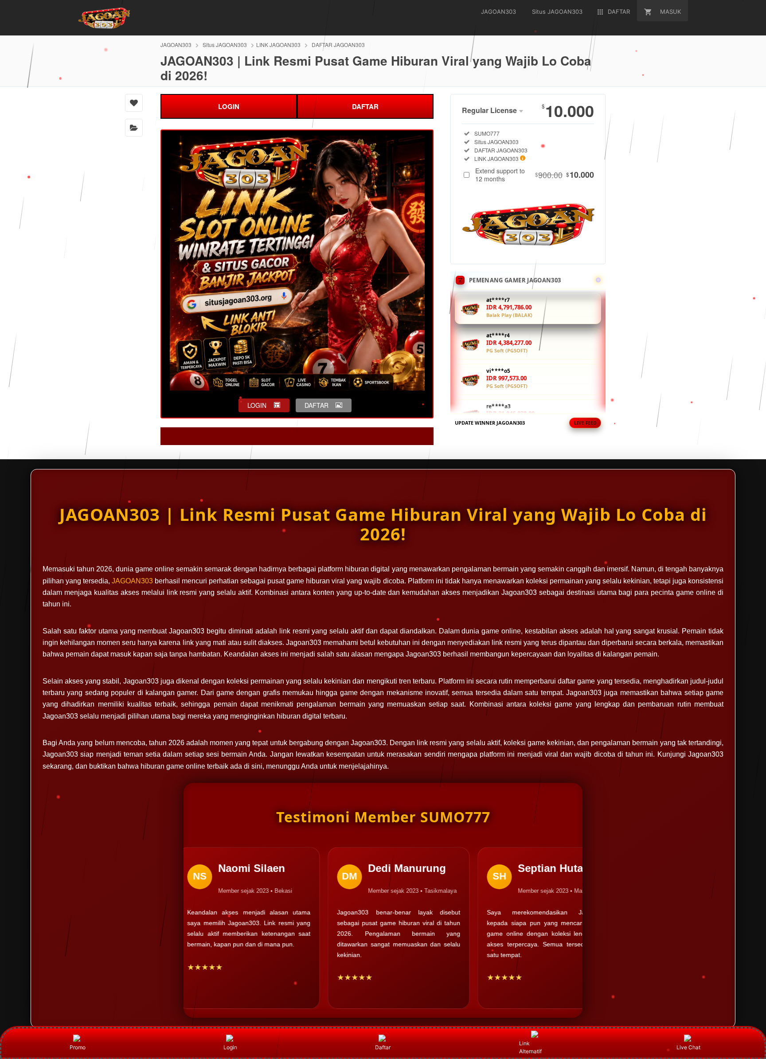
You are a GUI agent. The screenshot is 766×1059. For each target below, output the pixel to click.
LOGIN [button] (256, 405)
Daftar (383, 1047)
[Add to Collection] (134, 128)
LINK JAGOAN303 (278, 44)
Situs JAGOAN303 (225, 44)
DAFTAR (365, 106)
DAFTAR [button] (316, 405)
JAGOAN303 (176, 44)
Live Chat (688, 1047)
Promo (78, 1047)
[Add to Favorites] (134, 103)
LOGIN (228, 106)
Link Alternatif (530, 1047)
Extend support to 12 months (534, 175)
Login (230, 1047)
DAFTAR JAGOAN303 (338, 44)
